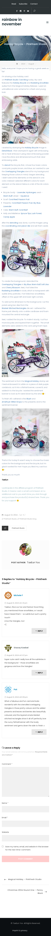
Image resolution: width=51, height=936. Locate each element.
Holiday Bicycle (19, 83)
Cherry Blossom (13, 287)
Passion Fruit (23, 199)
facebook (16, 11)
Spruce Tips (26, 213)
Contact (34, 4)
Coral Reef (13, 199)
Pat (15, 689)
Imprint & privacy (20, 930)
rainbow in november (12, 21)
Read (14, 4)
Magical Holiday (32, 381)
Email (5, 817)
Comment (7, 764)
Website (5, 832)
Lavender (21, 192)
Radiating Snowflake (40, 83)
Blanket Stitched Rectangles (14, 308)
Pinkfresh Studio (10, 519)
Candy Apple (9, 217)
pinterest (24, 11)
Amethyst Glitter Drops (12, 402)
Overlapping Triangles (15, 171)
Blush (29, 398)
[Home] (17, 64)
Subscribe (23, 4)
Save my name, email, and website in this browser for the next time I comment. (27, 848)
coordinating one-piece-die (17, 226)
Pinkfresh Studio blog (28, 519)
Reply (40, 631)
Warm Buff (7, 196)
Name (5, 803)
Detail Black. (7, 151)
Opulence (24, 196)
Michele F (18, 595)
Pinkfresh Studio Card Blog (16, 79)
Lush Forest (37, 213)
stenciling (14, 223)
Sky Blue (36, 203)
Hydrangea (31, 192)
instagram (20, 11)
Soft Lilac (45, 284)
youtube (28, 11)
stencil (7, 165)
